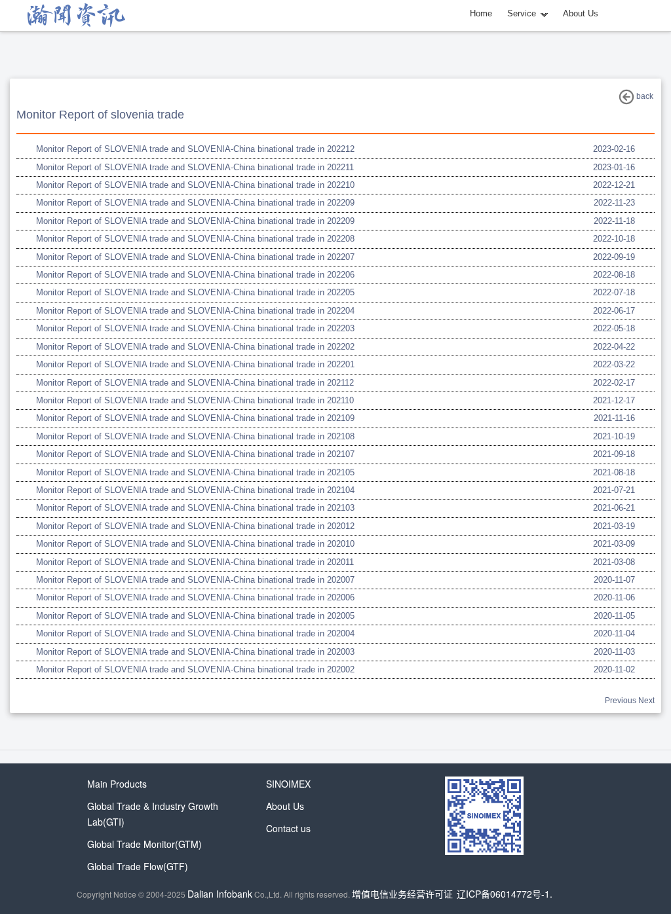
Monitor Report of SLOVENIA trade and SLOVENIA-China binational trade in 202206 (195, 275)
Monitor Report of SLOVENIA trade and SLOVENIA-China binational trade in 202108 (195, 436)
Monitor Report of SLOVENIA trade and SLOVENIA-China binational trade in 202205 (195, 292)
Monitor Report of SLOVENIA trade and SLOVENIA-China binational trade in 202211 (195, 167)
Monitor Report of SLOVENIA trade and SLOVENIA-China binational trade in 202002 (195, 669)
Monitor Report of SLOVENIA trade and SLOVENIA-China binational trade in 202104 (195, 490)
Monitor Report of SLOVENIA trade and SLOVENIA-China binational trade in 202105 (195, 472)
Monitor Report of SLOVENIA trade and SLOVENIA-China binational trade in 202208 (195, 239)
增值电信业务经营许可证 (402, 893)
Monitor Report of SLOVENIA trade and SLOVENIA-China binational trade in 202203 (195, 328)
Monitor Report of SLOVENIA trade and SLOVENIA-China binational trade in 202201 (195, 364)
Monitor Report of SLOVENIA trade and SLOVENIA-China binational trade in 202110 (195, 400)
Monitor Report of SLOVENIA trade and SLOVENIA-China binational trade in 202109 (195, 418)
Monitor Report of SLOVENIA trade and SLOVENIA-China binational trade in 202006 (195, 597)
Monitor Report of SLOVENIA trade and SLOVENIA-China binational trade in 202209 (195, 203)
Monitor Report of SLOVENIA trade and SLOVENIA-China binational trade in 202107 (195, 454)
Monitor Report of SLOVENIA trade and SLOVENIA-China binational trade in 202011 (195, 562)
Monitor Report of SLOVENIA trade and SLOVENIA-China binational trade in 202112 (195, 383)
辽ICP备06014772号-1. (504, 893)
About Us (580, 13)
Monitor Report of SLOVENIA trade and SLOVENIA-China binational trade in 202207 (195, 257)
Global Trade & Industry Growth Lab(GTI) (152, 813)
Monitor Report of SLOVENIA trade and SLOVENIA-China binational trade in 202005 (195, 616)
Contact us (288, 828)
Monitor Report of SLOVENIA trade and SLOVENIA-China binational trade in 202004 (195, 633)
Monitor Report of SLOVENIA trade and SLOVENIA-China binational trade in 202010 (195, 544)
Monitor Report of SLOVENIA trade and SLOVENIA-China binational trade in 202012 (195, 526)
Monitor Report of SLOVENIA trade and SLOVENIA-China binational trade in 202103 (195, 508)
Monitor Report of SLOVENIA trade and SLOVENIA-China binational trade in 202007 (195, 580)
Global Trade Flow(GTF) (137, 866)
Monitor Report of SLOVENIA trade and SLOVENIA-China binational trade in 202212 (195, 149)
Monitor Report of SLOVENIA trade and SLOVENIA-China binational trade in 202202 (195, 347)
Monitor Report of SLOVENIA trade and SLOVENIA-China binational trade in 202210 (195, 185)
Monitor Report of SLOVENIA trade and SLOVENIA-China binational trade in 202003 (195, 652)
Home (481, 13)
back (643, 96)
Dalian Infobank (219, 893)
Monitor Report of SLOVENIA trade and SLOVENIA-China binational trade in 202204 (195, 311)
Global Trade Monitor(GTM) (144, 843)
